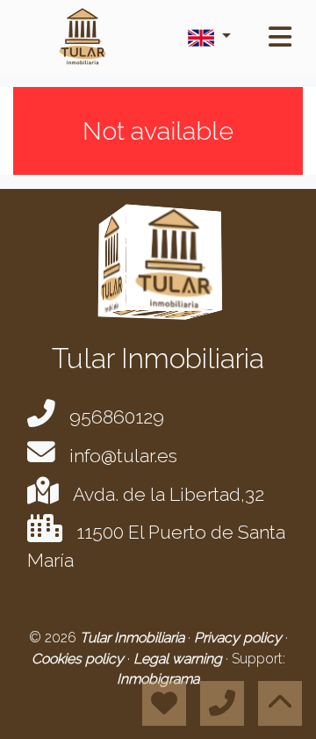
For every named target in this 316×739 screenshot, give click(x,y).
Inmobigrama (158, 678)
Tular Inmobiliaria (134, 637)
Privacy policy (239, 637)
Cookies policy (79, 658)
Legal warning (179, 658)
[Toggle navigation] (280, 37)
